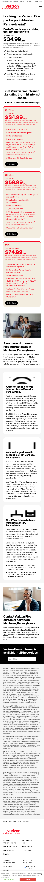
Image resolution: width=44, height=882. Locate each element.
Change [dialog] (15, 2)
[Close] (41, 874)
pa (20, 821)
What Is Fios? (8, 866)
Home (5, 821)
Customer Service (9, 863)
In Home (29, 2)
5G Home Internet (9, 843)
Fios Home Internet (10, 846)
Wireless (22, 2)
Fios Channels (27, 846)
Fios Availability (8, 850)
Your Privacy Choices (30, 867)
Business (6, 870)
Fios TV (25, 843)
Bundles (6, 854)
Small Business (38, 2)
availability (13, 821)
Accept (28, 879)
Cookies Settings (9, 879)
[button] (34, 658)
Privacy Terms (27, 863)
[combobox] (20, 659)
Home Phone (27, 850)
